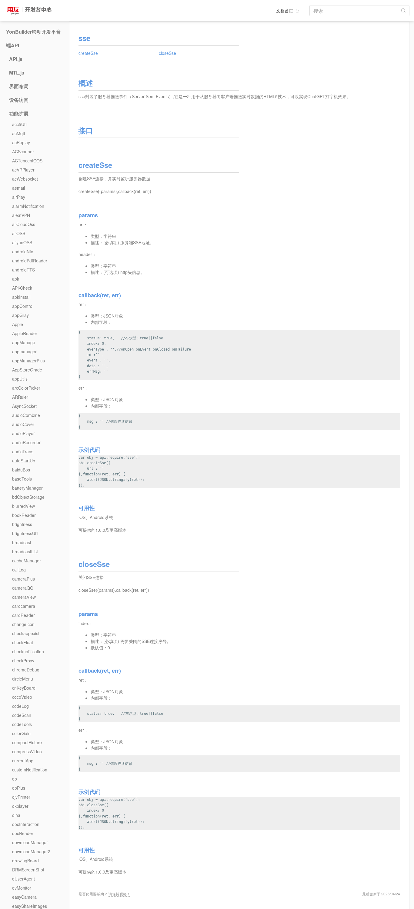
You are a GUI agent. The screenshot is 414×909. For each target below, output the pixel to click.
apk (15, 279)
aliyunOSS (22, 242)
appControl (22, 306)
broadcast (21, 542)
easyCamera (24, 897)
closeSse (167, 53)
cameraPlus (23, 579)
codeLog (20, 706)
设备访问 (18, 100)
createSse (88, 53)
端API (12, 45)
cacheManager (26, 561)
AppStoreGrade (27, 370)
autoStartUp (23, 461)
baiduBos (21, 470)
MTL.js (16, 73)
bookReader (24, 515)
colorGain (21, 733)
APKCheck (22, 288)
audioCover (23, 424)
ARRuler (20, 397)
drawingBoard (25, 860)
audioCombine (26, 415)
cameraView (24, 597)
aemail (18, 188)
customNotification (29, 770)
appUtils (20, 379)
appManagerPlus (28, 361)
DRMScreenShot (28, 870)
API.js (15, 59)
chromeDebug (25, 670)
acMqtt (18, 133)
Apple (17, 324)
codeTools (22, 724)
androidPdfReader (29, 261)
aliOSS (18, 233)
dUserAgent (23, 879)
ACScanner (23, 151)
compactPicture (27, 742)
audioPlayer (23, 433)
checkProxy (23, 661)
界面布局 (18, 86)
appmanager (24, 351)
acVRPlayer (23, 170)
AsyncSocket (24, 406)
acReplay (21, 142)
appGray (20, 315)
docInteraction (25, 824)
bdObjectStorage (28, 497)
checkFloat (22, 642)
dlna (16, 815)
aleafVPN (21, 215)
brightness (22, 524)
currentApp (22, 761)
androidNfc (22, 251)
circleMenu (22, 679)
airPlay (18, 197)
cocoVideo (22, 697)
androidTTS (23, 270)
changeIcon (23, 624)
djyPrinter (21, 797)
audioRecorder (26, 442)
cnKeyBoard (23, 688)
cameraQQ (22, 588)
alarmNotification (28, 206)
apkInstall (21, 297)
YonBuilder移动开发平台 (33, 32)
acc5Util (19, 124)
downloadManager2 (31, 851)
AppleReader (24, 333)
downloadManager (30, 842)
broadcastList (25, 551)
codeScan (21, 715)
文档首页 (285, 11)
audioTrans (22, 451)
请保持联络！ (119, 893)
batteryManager (27, 488)
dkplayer (20, 806)
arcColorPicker (26, 388)
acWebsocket (25, 179)
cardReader (23, 615)
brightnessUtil (25, 533)
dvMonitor (21, 888)
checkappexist (25, 633)
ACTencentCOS (27, 161)
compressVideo (27, 751)
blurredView (23, 506)
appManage (23, 342)
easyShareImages (29, 906)
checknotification (28, 651)
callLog (19, 570)
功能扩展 (18, 114)
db (14, 779)
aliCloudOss (23, 224)
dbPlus (18, 788)
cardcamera (23, 606)
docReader (22, 833)
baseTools (22, 479)
